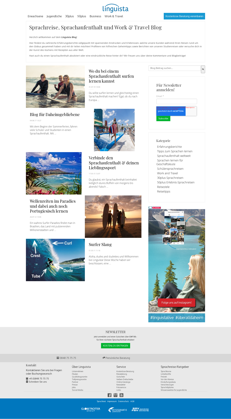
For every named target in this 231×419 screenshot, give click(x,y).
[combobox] (174, 68)
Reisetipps (163, 191)
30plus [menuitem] (69, 16)
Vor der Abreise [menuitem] (167, 379)
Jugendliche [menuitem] (54, 16)
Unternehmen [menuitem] (77, 371)
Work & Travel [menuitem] (114, 16)
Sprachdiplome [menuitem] (167, 387)
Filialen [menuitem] (75, 374)
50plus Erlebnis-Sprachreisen (176, 182)
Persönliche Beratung (117, 358)
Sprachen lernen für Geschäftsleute (169, 162)
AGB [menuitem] (132, 401)
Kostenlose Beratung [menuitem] (125, 371)
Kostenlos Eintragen (115, 345)
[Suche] (203, 69)
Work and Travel (167, 173)
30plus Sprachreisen (170, 178)
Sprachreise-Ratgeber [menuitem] (175, 366)
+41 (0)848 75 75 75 (38, 378)
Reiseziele (163, 187)
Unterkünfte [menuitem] (166, 374)
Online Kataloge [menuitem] (123, 382)
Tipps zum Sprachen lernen (174, 151)
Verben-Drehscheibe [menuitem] (124, 379)
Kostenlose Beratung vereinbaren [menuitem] (184, 16)
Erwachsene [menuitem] (35, 16)
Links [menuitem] (118, 390)
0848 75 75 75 (67, 358)
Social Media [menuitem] (77, 390)
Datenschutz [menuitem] (123, 401)
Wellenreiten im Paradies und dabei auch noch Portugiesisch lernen (53, 206)
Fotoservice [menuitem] (121, 387)
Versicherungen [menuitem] (167, 385)
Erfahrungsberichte (169, 147)
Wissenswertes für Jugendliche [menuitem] (174, 390)
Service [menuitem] (121, 366)
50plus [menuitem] (81, 16)
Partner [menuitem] (75, 382)
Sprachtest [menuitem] (101, 401)
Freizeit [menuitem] (164, 377)
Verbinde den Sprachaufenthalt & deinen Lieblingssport (114, 162)
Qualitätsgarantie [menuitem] (79, 377)
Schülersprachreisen (170, 168)
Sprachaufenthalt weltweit (174, 156)
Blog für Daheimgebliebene (55, 114)
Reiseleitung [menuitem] (121, 374)
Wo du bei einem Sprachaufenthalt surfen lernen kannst (111, 76)
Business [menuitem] (95, 16)
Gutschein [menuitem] (120, 377)
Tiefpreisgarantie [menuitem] (79, 379)
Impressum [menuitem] (112, 401)
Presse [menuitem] (74, 385)
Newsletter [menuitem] (120, 385)
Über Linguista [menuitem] (81, 366)
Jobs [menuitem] (74, 387)
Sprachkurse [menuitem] (166, 371)
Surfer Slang (100, 244)
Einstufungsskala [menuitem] (168, 382)
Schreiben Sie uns (37, 381)
